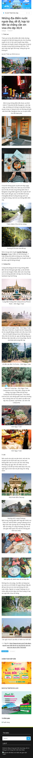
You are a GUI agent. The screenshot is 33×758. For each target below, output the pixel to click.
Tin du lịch (12, 651)
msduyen (4, 30)
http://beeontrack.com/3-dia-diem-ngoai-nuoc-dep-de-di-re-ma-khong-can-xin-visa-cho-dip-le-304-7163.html (16, 645)
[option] (17, 13)
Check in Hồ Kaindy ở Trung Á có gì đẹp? (17, 13)
